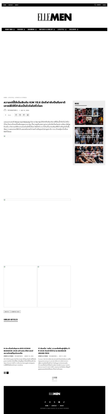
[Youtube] (59, 402)
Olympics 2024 (15, 311)
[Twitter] (54, 402)
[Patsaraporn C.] (5, 110)
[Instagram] (50, 402)
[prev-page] (5, 373)
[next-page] (7, 373)
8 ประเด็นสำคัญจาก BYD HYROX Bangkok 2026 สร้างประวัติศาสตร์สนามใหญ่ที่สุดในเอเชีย (18, 350)
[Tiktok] (64, 402)
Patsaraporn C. (13, 110)
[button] (97, 5)
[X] (20, 115)
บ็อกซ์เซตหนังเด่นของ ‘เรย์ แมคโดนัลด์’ (89, 116)
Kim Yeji (7, 311)
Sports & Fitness (21, 97)
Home (5, 97)
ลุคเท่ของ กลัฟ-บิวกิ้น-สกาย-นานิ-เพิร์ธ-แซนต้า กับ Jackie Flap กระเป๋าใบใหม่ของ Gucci (89, 135)
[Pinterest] (24, 115)
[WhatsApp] (27, 115)
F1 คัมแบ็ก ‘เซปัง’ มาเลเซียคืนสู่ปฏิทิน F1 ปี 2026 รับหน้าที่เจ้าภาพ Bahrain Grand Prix (54, 350)
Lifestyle (11, 97)
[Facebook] (16, 115)
